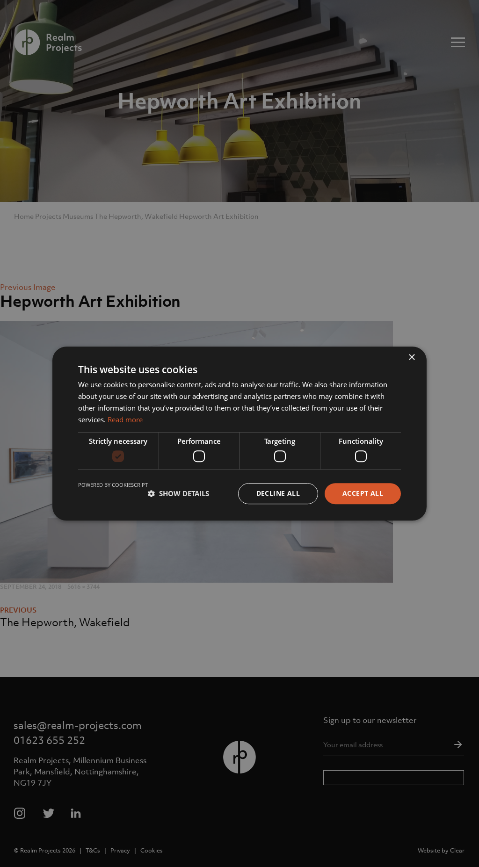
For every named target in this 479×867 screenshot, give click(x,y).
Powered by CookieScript (113, 484)
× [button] (411, 357)
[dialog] (239, 433)
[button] (178, 493)
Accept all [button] (362, 493)
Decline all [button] (278, 493)
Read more (125, 419)
